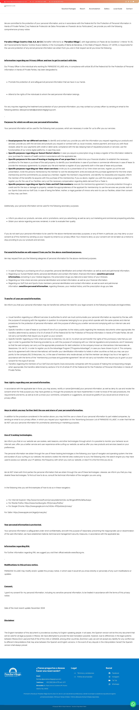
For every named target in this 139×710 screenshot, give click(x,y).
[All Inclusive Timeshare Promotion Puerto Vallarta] (12, 6)
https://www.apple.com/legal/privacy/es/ (30, 512)
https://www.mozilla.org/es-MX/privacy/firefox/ (43, 503)
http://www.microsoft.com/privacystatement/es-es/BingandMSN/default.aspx (59, 500)
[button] (126, 1)
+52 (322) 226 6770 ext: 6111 (56, 682)
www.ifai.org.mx (77, 552)
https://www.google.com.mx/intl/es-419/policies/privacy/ (48, 506)
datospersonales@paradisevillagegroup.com (38, 110)
